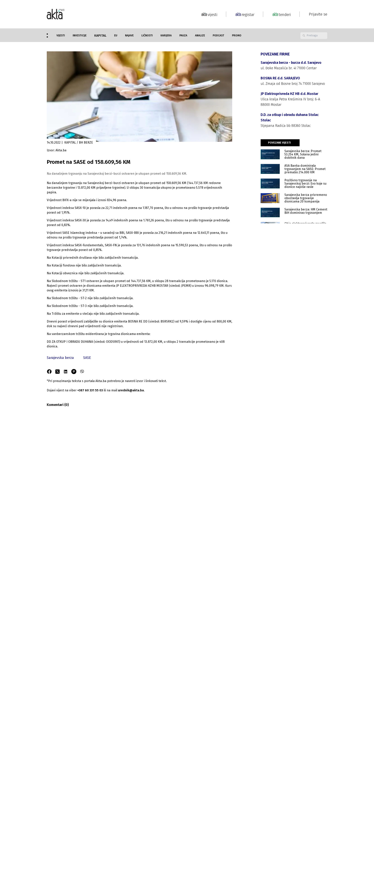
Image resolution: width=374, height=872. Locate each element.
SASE (87, 358)
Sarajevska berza (60, 358)
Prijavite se (318, 14)
